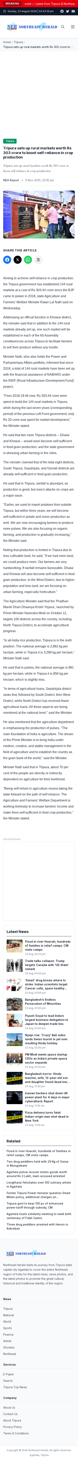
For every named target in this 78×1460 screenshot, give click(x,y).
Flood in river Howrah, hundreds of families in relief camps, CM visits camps (39, 1153)
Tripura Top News (15, 1387)
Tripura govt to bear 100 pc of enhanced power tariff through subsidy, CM (35, 1205)
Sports (7, 1328)
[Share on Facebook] (7, 260)
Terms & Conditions (16, 1433)
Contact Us (10, 1414)
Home (7, 42)
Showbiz (9, 1347)
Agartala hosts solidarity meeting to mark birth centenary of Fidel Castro (39, 1216)
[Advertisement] (39, 92)
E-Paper (8, 1374)
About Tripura (12, 1420)
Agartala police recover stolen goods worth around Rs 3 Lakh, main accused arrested (37, 1174)
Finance (8, 1334)
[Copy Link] (38, 260)
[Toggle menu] (73, 27)
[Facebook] (62, 11)
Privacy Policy (12, 1427)
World (7, 1321)
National (8, 1315)
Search (8, 1380)
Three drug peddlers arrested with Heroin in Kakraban (37, 1226)
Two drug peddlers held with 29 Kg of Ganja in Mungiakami (37, 1163)
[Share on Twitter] (18, 260)
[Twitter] (67, 11)
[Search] (62, 26)
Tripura (18, 42)
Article (7, 1341)
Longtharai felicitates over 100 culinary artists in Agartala (39, 1184)
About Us (9, 1407)
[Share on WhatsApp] (28, 260)
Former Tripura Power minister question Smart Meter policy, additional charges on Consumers (38, 1195)
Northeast (9, 1354)
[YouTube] (73, 11)
